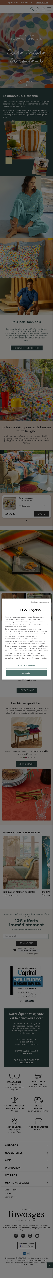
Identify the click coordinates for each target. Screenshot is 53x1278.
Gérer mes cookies (26, 666)
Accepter (26, 673)
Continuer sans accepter (40, 602)
